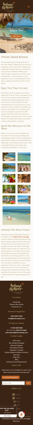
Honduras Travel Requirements (16, 362)
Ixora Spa (16, 355)
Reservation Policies (16, 348)
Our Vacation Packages (16, 343)
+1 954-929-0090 (16, 328)
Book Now (16, 36)
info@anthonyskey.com (16, 318)
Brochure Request (16, 345)
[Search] (28, 383)
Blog (16, 359)
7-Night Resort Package (20, 237)
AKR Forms (16, 340)
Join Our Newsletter (10, 377)
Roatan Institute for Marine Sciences (16, 352)
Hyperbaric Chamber (16, 350)
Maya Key (16, 357)
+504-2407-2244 (16, 316)
